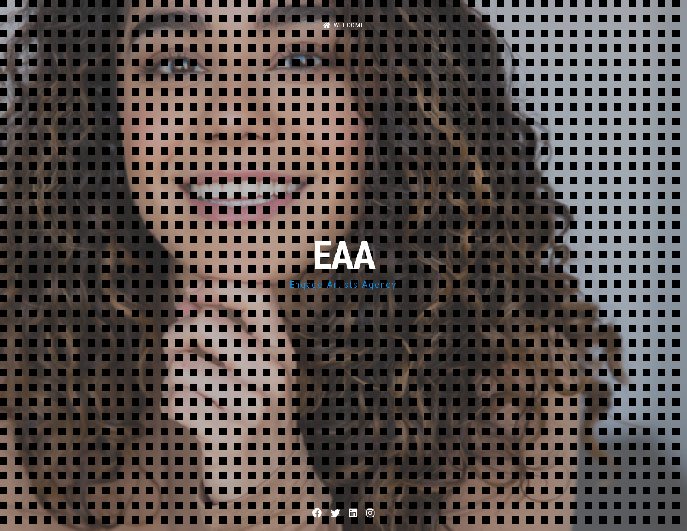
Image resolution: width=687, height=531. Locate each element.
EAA (344, 255)
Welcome (349, 25)
